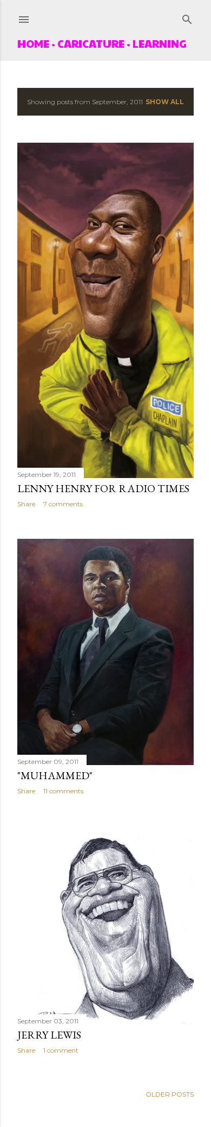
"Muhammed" (55, 775)
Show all (165, 102)
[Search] (187, 17)
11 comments (63, 791)
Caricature (90, 43)
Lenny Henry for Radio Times (103, 488)
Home (33, 43)
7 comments (63, 504)
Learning (160, 43)
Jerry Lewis (49, 1035)
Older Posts (170, 1094)
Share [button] (26, 504)
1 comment (60, 1050)
